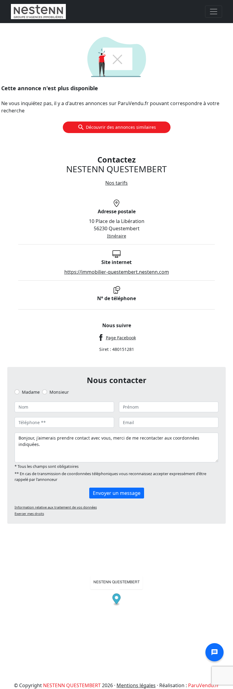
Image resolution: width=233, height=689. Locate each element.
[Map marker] (117, 599)
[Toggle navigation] (213, 11)
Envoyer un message (116, 493)
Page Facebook (121, 338)
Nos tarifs (116, 183)
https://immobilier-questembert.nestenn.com (116, 272)
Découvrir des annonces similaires (121, 127)
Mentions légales (136, 685)
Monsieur (59, 392)
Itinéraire (116, 236)
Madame (31, 392)
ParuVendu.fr (203, 685)
